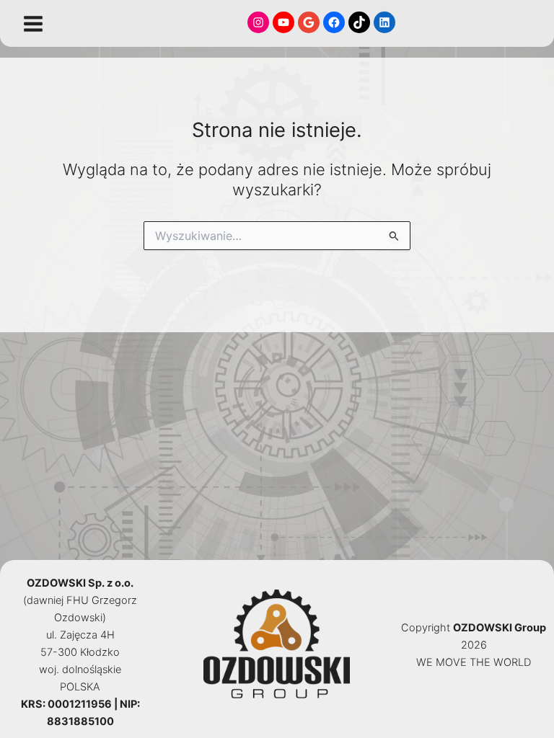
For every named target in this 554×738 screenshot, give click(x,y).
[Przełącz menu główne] (33, 24)
